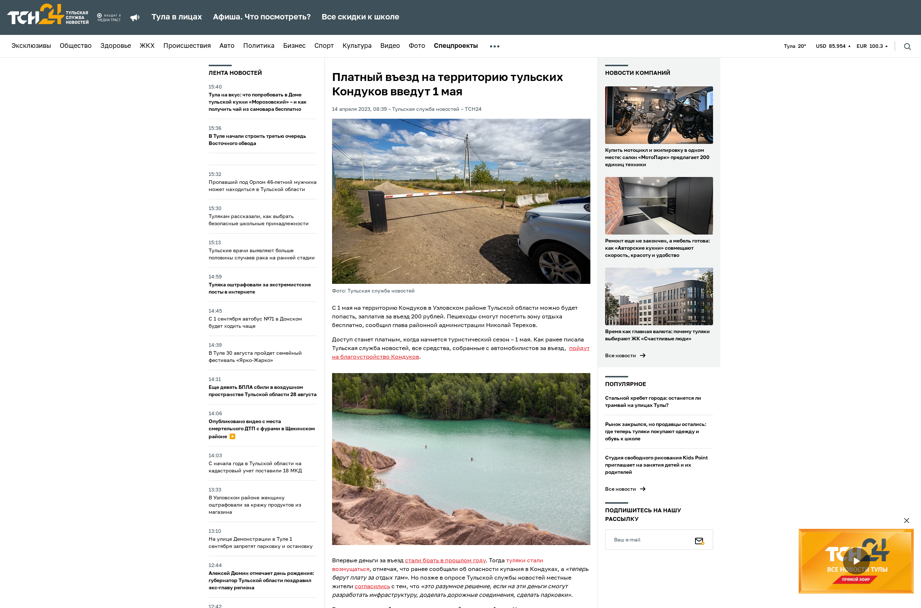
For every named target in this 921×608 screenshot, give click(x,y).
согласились (372, 587)
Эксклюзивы (31, 46)
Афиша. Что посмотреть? (262, 17)
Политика (259, 46)
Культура (357, 46)
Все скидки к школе (360, 17)
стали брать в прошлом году (445, 561)
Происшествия (187, 46)
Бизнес (294, 46)
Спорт (324, 46)
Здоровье (115, 46)
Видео (390, 46)
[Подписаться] (699, 539)
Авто (227, 46)
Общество (76, 46)
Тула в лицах (176, 17)
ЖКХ (147, 46)
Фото (417, 46)
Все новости (620, 355)
